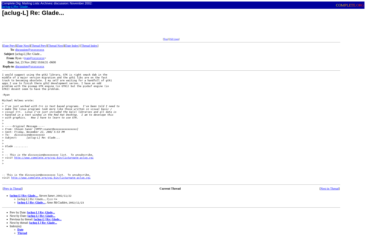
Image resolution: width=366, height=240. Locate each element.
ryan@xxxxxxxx (34, 58)
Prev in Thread (13, 188)
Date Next (23, 45)
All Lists (174, 39)
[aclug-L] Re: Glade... (24, 195)
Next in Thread (329, 188)
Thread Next (55, 45)
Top (166, 39)
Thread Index (89, 45)
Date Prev (9, 45)
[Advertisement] (71, 29)
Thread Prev (38, 45)
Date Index (72, 45)
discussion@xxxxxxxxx (29, 49)
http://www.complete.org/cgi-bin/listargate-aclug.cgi (54, 157)
